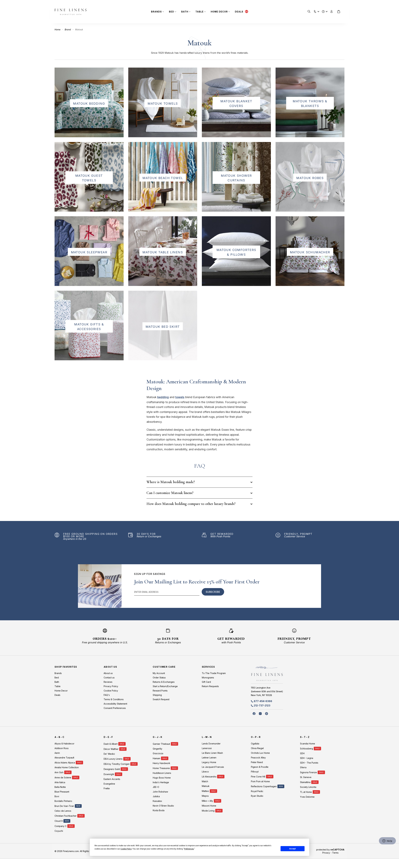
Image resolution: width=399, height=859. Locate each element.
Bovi (57, 796)
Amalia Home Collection (67, 767)
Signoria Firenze (308, 772)
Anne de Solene (63, 777)
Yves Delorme (307, 796)
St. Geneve (305, 777)
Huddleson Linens (162, 773)
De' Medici (109, 754)
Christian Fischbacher (66, 815)
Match (205, 781)
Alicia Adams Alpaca (65, 762)
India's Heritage (161, 782)
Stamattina (305, 782)
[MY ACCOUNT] (331, 11)
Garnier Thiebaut (161, 744)
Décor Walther (111, 749)
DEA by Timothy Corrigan (117, 764)
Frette (107, 788)
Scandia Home (307, 743)
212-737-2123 (262, 705)
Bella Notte (60, 787)
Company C (61, 826)
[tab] (199, 482)
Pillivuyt (255, 771)
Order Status (159, 677)
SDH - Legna (306, 758)
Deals (239, 11)
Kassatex (157, 801)
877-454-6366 (263, 701)
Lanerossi (207, 748)
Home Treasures (161, 768)
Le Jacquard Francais (213, 767)
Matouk (205, 786)
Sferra (303, 767)
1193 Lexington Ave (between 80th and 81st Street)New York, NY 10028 (267, 691)
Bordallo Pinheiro (63, 801)
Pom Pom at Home (260, 781)
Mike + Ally (207, 801)
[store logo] (71, 11)
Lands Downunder (211, 743)
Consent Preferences (115, 708)
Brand (68, 29)
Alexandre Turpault (64, 757)
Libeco (205, 771)
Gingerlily (157, 748)
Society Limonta (308, 787)
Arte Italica (60, 782)
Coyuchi (59, 831)
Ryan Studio (257, 796)
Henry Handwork (161, 763)
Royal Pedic (257, 791)
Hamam (156, 758)
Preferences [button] (189, 849)
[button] (315, 10)
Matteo (205, 791)
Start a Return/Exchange (165, 686)
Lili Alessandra (209, 776)
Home (58, 29)
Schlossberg (306, 748)
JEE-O (156, 787)
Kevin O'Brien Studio (163, 805)
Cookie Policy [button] (126, 849)
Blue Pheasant (62, 791)
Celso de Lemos (63, 810)
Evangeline (109, 783)
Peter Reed (257, 762)
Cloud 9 (59, 821)
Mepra (205, 796)
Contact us (109, 677)
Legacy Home (209, 762)
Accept (292, 849)
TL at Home (306, 792)
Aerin (57, 753)
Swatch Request (161, 699)
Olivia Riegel (257, 748)
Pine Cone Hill (258, 776)
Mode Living (208, 810)
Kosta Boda (158, 810)
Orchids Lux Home (260, 753)
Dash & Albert (111, 744)
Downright (109, 774)
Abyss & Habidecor (64, 743)
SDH (302, 753)
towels (179, 397)
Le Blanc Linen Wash (212, 753)
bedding (163, 397)
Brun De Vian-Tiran (64, 806)
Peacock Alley (258, 757)
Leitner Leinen (209, 757)
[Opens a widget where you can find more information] (387, 841)
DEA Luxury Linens (113, 758)
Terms (335, 852)
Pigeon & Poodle (259, 767)
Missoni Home (209, 805)
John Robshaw (160, 791)
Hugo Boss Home (162, 777)
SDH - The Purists (309, 762)
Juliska (156, 796)
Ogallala (255, 743)
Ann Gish (59, 772)
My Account (159, 673)
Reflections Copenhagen (264, 786)
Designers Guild (112, 769)
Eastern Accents (112, 779)
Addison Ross (62, 748)
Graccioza (158, 753)
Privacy (326, 852)
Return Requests (210, 686)
